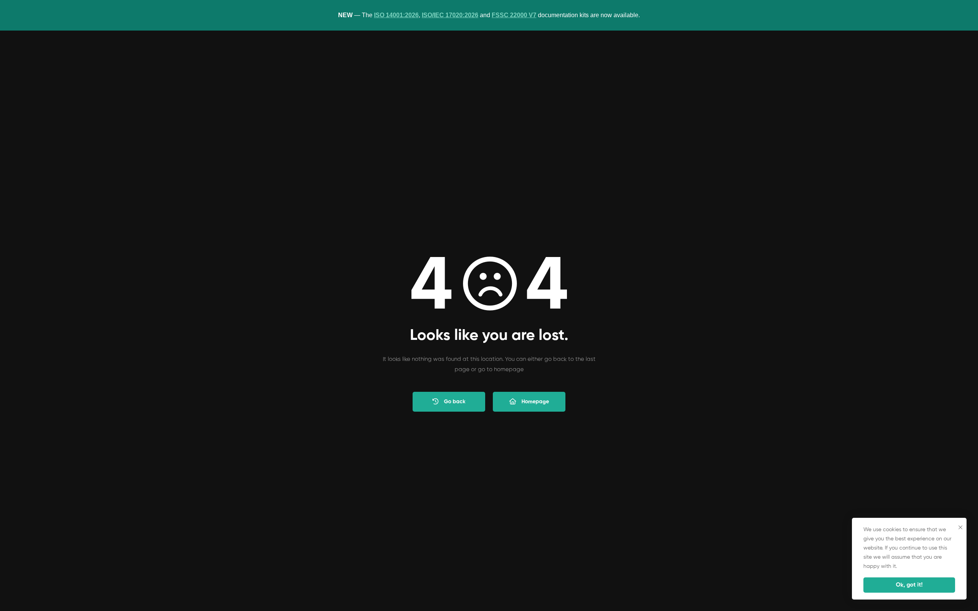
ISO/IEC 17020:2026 (450, 15)
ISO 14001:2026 (396, 15)
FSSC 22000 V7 (514, 15)
